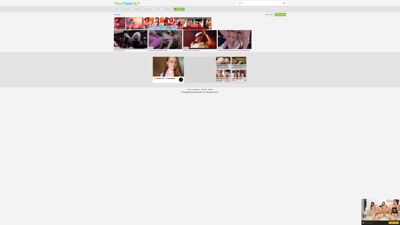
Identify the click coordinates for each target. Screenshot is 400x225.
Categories (167, 9)
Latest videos (280, 14)
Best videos (126, 9)
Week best (137, 9)
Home (117, 9)
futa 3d (116, 50)
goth (120, 50)
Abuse (210, 89)
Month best (148, 9)
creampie (196, 50)
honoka (156, 50)
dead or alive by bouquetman (240, 50)
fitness (151, 50)
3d (124, 50)
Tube (120, 3)
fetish (185, 50)
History (158, 9)
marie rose (226, 50)
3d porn (190, 50)
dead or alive (163, 50)
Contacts (204, 89)
